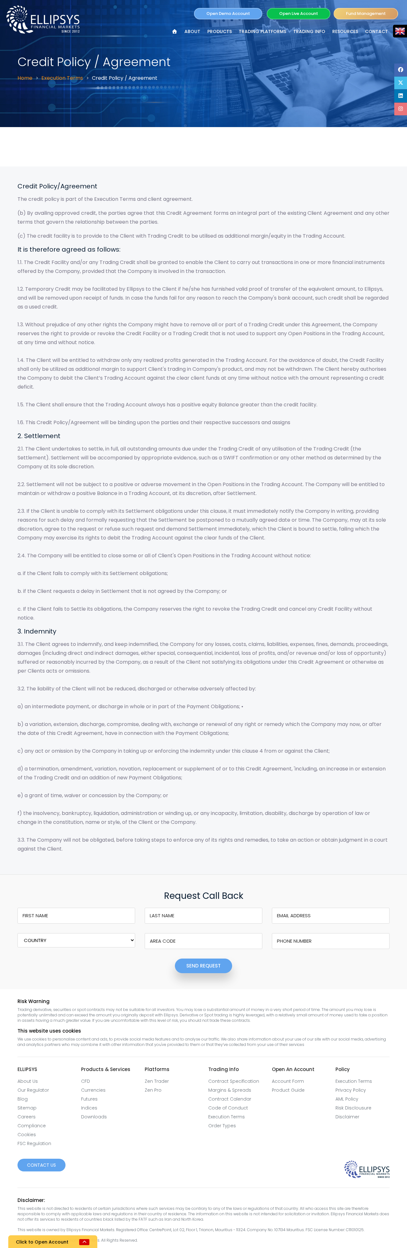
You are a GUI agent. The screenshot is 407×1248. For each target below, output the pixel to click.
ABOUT (192, 31)
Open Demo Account (228, 13)
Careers (26, 1117)
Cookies (26, 1134)
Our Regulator (33, 1090)
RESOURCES (345, 31)
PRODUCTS (219, 31)
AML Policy (346, 1099)
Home (24, 78)
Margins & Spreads (229, 1090)
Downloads (94, 1117)
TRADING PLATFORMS (262, 31)
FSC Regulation (34, 1143)
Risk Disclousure (353, 1108)
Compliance (31, 1126)
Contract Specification (233, 1081)
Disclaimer (347, 1117)
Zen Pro (153, 1090)
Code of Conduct (228, 1108)
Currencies (93, 1090)
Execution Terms (62, 78)
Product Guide (288, 1090)
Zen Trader (157, 1081)
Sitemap (27, 1108)
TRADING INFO (309, 31)
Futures (89, 1099)
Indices (89, 1108)
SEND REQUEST (203, 965)
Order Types (222, 1126)
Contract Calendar (229, 1099)
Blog (22, 1099)
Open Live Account (298, 13)
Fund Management (366, 13)
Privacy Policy (350, 1090)
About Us (27, 1081)
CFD (85, 1081)
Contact (376, 31)
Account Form (288, 1081)
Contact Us (41, 1165)
